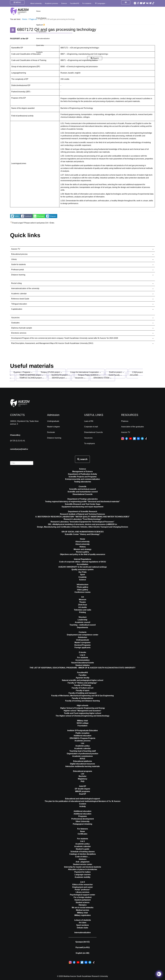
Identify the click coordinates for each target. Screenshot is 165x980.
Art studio (82, 607)
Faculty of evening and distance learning (82, 701)
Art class (82, 922)
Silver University (82, 821)
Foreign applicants (82, 647)
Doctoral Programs (82, 645)
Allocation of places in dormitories (82, 869)
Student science (82, 902)
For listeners (82, 829)
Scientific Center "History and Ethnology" (82, 534)
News (82, 831)
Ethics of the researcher (82, 884)
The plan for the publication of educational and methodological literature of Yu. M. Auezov (82, 801)
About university (36, 3)
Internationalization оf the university (25, 288)
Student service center (82, 864)
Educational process (19, 254)
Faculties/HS (74, 3)
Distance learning (18, 275)
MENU (18, 2)
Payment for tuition (82, 872)
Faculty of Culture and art (82, 688)
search (83, 459)
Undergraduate (53, 421)
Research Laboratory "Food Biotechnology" (82, 519)
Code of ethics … (82, 857)
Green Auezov (41, 18)
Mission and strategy (82, 549)
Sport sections (82, 925)
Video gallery (82, 590)
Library (14, 259)
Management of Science (82, 471)
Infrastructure (82, 584)
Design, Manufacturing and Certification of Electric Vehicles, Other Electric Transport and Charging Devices (82, 527)
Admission (82, 637)
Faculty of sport (82, 690)
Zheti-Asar (82, 605)
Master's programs (82, 642)
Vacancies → (80, 378)
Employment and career (82, 887)
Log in (82, 655)
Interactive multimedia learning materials (82, 766)
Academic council (82, 622)
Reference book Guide (20, 299)
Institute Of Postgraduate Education (82, 730)
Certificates (82, 834)
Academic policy (82, 746)
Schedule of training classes (82, 852)
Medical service (82, 910)
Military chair (82, 721)
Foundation (82, 726)
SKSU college (82, 723)
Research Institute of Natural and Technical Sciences (82, 514)
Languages (101, 3)
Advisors (82, 859)
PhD (82, 781)
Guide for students (18, 264)
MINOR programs (82, 791)
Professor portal (17, 270)
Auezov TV (15, 249)
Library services (82, 892)
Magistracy (82, 779)
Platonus (124, 421)
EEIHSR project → (59, 378)
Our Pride (82, 572)
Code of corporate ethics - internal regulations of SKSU (82, 562)
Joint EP (82, 786)
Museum (82, 599)
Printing (82, 612)
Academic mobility (82, 877)
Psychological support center (82, 895)
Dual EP (82, 794)
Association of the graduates (132, 427)
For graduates (41, 32)
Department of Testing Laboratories (82, 499)
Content (82, 804)
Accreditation (82, 564)
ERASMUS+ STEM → (102, 378)
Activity (82, 806)
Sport (82, 574)
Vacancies (15, 318)
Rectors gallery (82, 552)
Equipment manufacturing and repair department (82, 507)
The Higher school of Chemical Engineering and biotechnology (82, 716)
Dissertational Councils (93, 432)
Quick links (40, 45)
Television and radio (82, 610)
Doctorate (51, 432)
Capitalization (16, 309)
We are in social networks (82, 907)
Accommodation (82, 660)
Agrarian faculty (82, 678)
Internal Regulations (82, 559)
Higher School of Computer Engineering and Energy (82, 708)
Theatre (82, 602)
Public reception (82, 733)
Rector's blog (16, 283)
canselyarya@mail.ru (19, 449)
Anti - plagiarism (82, 862)
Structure (83, 617)
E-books (82, 652)
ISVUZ (82, 759)
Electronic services (18, 333)
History (82, 547)
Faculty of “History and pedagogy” (82, 683)
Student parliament (82, 900)
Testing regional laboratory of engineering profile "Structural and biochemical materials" (82, 502)
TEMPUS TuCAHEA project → (31, 378)
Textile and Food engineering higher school (82, 713)
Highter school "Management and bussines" (82, 711)
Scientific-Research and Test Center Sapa (82, 504)
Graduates (15, 323)
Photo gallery (82, 587)
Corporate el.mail (91, 427)
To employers (89, 443)
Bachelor (82, 776)
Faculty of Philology (82, 685)
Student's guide (82, 849)
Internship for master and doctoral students (82, 867)
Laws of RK (88, 421)
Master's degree (53, 427)
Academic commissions (82, 756)
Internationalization (43, 38)
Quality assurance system (83, 569)
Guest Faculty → (115, 375)
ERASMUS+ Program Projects (82, 738)
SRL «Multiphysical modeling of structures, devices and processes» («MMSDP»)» (82, 524)
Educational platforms (82, 761)
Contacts (39, 52)
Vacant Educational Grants (82, 663)
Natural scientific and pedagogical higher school (82, 680)
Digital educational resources (82, 764)
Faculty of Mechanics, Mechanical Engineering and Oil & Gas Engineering (82, 696)
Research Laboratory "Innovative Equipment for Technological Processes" (82, 522)
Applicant (39, 25)
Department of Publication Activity (82, 474)
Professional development (82, 819)
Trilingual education (19, 304)
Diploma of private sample (21, 328)
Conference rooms (82, 592)
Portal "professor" (82, 890)
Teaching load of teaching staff (82, 751)
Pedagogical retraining (82, 824)
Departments (82, 627)
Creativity (82, 577)
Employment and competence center (82, 635)
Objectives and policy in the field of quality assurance (82, 554)
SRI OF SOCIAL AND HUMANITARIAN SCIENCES (83, 532)
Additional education (82, 736)
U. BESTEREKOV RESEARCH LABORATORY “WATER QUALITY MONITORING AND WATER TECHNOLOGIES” (82, 517)
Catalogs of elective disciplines (82, 854)
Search (95, 58)
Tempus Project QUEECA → (89, 375)
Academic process (51, 3)
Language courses (83, 875)
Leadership (82, 620)
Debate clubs (82, 928)
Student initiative (82, 665)
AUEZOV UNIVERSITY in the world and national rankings (82, 567)
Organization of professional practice (82, 754)
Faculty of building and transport (82, 693)
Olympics (83, 905)
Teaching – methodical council (83, 625)
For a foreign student (82, 897)
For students (86, 3)
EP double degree (82, 789)
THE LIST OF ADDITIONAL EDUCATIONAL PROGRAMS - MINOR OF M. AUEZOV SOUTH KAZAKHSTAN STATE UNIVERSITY (82, 668)
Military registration (82, 915)
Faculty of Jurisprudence (82, 698)
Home (38, 11)
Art (82, 597)
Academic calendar (19, 294)
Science (64, 3)
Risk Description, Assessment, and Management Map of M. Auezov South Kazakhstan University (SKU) (52, 343)
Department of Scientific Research (82, 511)
